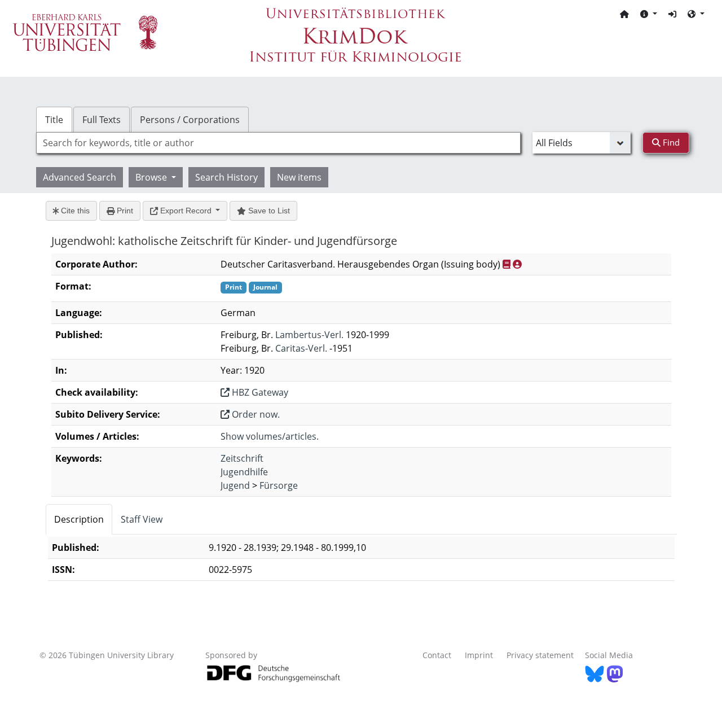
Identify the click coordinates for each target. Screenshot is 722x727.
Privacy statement (540, 655)
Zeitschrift (242, 458)
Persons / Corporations (190, 119)
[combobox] (278, 143)
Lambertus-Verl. (309, 335)
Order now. (255, 414)
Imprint (479, 655)
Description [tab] (79, 519)
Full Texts (101, 119)
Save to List (268, 210)
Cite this (74, 210)
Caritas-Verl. (301, 348)
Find (670, 142)
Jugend (235, 485)
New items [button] (299, 177)
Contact (436, 655)
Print (124, 210)
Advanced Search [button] (79, 177)
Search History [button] (226, 177)
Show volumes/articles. (270, 436)
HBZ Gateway (259, 392)
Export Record (186, 210)
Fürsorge (278, 485)
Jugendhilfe (244, 472)
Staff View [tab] (141, 519)
